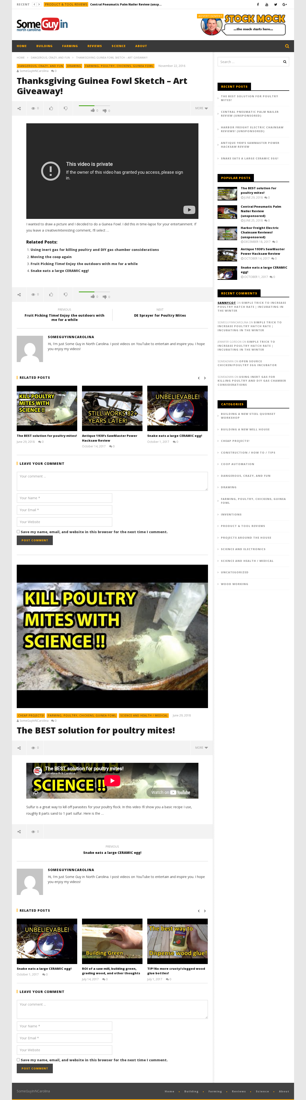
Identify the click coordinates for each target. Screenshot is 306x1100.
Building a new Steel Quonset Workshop (248, 416)
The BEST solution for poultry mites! (47, 435)
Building (44, 46)
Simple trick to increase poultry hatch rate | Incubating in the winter (252, 306)
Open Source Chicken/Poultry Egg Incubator (247, 363)
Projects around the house (246, 537)
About (141, 46)
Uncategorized (235, 572)
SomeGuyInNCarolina (34, 71)
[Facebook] (258, 4)
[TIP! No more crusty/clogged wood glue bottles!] (177, 941)
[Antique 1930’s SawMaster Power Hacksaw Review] (112, 408)
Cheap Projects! (31, 715)
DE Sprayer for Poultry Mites (160, 313)
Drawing (74, 66)
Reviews (94, 46)
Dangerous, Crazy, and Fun (50, 57)
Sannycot (227, 302)
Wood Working (234, 584)
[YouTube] (266, 4)
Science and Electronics (243, 549)
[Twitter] (275, 4)
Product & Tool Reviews (66, 4)
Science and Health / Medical (144, 715)
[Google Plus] (284, 4)
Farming (70, 46)
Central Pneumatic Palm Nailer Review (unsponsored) (126, 4)
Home (22, 46)
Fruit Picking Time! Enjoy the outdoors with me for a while (84, 263)
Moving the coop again (51, 257)
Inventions (231, 514)
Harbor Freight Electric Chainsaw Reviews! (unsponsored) (252, 129)
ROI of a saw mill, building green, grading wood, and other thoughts (111, 970)
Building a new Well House (245, 429)
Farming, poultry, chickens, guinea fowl (119, 66)
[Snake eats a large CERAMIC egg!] (177, 408)
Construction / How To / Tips (248, 452)
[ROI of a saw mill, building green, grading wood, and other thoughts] (112, 941)
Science (119, 46)
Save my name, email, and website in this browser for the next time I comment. (94, 532)
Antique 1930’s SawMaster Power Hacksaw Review (109, 438)
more (200, 108)
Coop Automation (237, 464)
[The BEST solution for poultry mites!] (47, 408)
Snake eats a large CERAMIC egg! (60, 270)
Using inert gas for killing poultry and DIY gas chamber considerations (95, 249)
